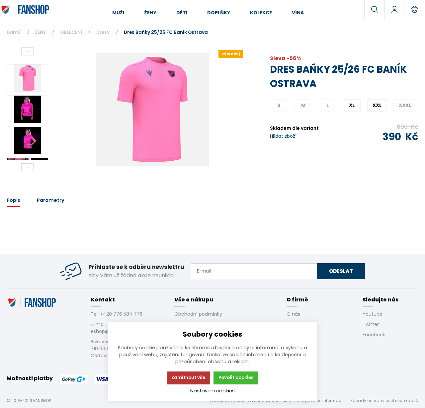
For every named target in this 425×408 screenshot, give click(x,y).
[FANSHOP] (25, 10)
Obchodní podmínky (198, 314)
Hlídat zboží (283, 136)
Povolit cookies (236, 377)
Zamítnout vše (188, 377)
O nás (293, 314)
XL (352, 105)
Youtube (372, 314)
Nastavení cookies (212, 390)
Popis (13, 200)
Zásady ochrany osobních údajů (384, 400)
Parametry (50, 200)
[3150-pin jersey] (152, 109)
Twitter (371, 324)
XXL (377, 105)
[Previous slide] (27, 51)
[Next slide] (27, 167)
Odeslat (341, 271)
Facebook (374, 334)
